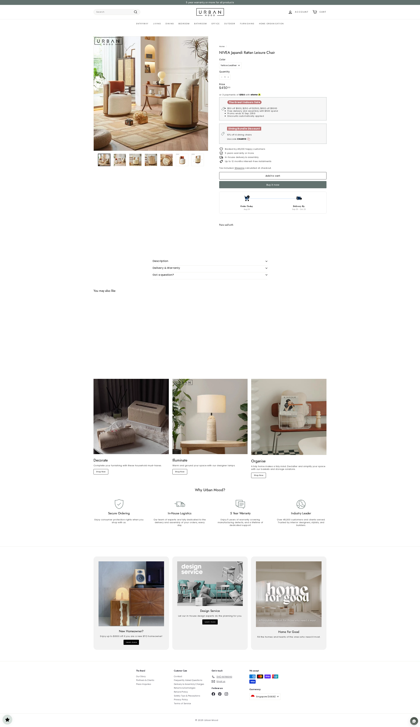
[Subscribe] (198, 375)
